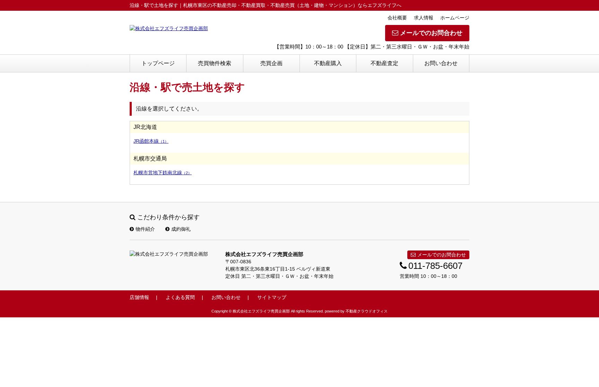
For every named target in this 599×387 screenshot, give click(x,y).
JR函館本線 (150, 141)
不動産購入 (328, 63)
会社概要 (397, 17)
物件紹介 (145, 229)
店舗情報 (139, 297)
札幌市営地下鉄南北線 (162, 172)
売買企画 (271, 63)
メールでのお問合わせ (431, 32)
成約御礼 (181, 229)
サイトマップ (271, 297)
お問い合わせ (441, 63)
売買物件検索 (214, 63)
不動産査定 (384, 63)
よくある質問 (180, 297)
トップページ (158, 63)
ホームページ (454, 17)
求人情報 (423, 17)
